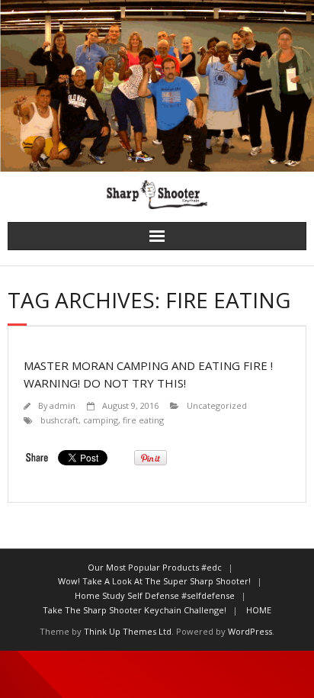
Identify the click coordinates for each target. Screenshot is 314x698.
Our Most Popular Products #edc (155, 567)
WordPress (250, 631)
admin (62, 405)
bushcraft (59, 420)
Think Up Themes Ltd (127, 631)
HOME (258, 610)
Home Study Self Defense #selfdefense (155, 595)
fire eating (143, 420)
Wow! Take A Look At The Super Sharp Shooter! (154, 581)
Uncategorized (217, 405)
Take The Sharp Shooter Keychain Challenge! (134, 610)
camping (100, 420)
